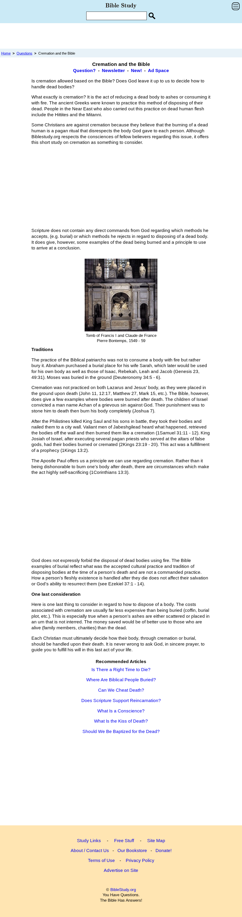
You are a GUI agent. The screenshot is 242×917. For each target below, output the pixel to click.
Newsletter (113, 70)
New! (136, 70)
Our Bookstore (132, 850)
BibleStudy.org (123, 889)
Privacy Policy (140, 860)
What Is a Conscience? (121, 710)
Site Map (156, 840)
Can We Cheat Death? (121, 690)
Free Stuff (124, 840)
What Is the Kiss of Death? (121, 721)
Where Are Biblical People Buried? (121, 679)
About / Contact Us (90, 850)
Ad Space (158, 70)
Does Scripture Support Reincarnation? (121, 700)
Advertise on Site (121, 870)
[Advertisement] (121, 35)
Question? (84, 70)
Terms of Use (101, 860)
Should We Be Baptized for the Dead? (121, 731)
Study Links (89, 840)
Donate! (164, 850)
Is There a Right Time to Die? (121, 669)
